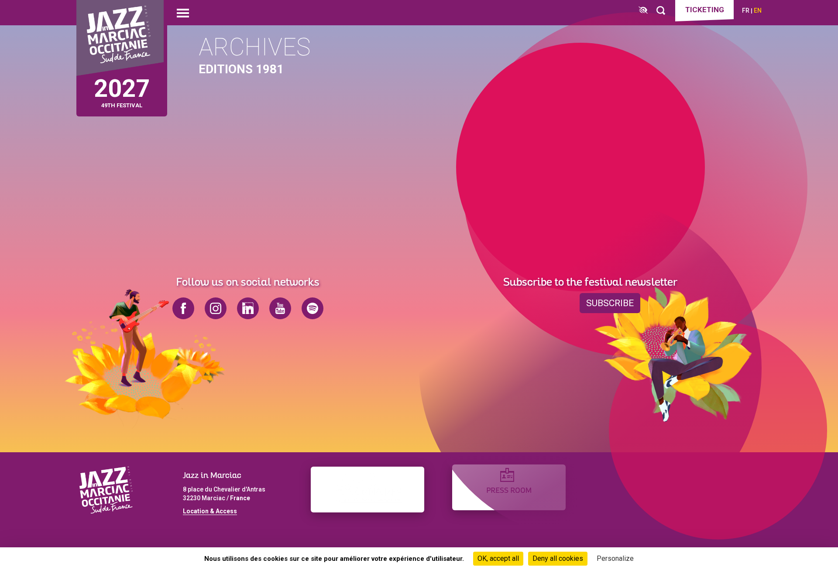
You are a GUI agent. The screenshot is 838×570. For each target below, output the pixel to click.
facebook (183, 308)
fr (745, 10)
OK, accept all (498, 558)
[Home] (120, 38)
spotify (312, 308)
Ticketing (704, 9)
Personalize (615, 558)
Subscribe (610, 303)
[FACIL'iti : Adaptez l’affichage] (643, 10)
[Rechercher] (661, 10)
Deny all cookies (557, 558)
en (758, 10)
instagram (216, 308)
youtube (280, 308)
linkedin (248, 308)
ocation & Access (211, 511)
